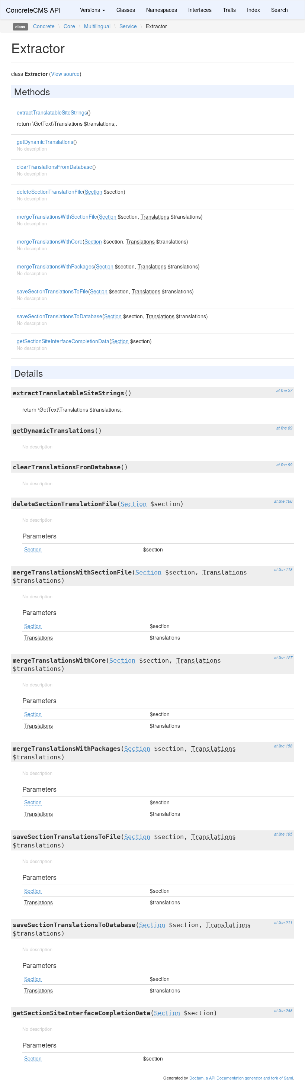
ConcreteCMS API (33, 10)
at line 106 (283, 501)
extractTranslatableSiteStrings (52, 112)
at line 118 (283, 569)
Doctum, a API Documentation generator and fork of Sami (241, 1078)
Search (279, 9)
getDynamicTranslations (45, 141)
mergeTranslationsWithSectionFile (57, 216)
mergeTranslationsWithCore (50, 241)
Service (128, 26)
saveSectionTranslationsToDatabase (59, 316)
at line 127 (283, 657)
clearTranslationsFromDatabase (54, 166)
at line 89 (284, 428)
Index (253, 9)
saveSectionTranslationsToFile (52, 291)
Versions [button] (91, 9)
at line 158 (283, 746)
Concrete (44, 26)
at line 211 (283, 922)
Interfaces (200, 9)
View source (65, 73)
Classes (125, 9)
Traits (229, 9)
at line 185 (283, 834)
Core (69, 26)
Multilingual (97, 26)
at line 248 (283, 1010)
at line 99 (284, 464)
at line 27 (284, 390)
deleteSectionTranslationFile (50, 191)
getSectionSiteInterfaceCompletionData (63, 341)
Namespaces (161, 9)
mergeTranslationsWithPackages (55, 266)
